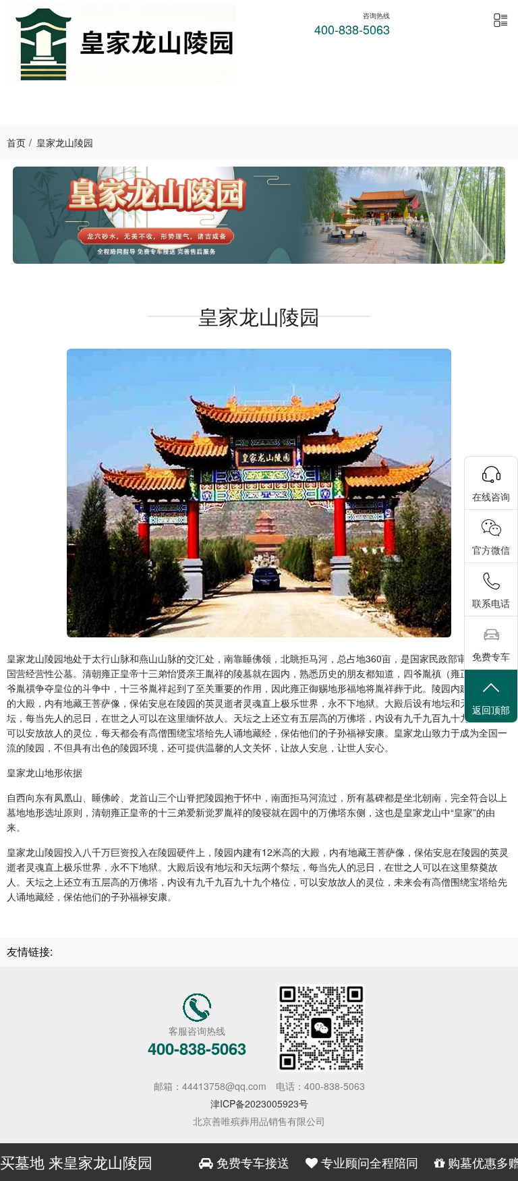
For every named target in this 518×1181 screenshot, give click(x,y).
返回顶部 (491, 709)
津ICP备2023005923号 (259, 1103)
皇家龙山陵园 (64, 142)
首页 (16, 142)
